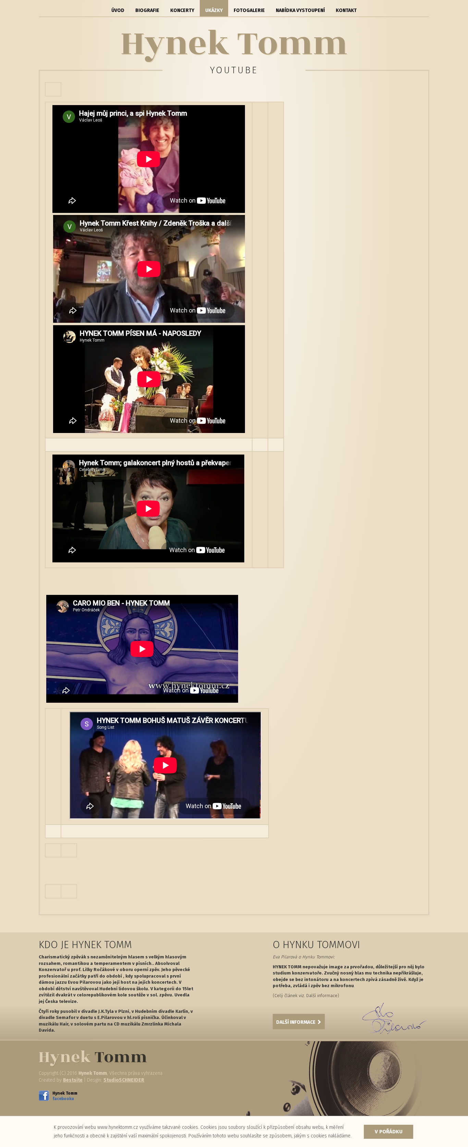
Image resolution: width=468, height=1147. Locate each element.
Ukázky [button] (214, 10)
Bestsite (73, 1080)
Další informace (296, 1022)
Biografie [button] (147, 10)
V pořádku (389, 1132)
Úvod (117, 10)
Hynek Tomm (62, 1096)
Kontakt (346, 10)
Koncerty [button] (182, 10)
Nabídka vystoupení (300, 10)
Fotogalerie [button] (249, 10)
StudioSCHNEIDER (123, 1080)
